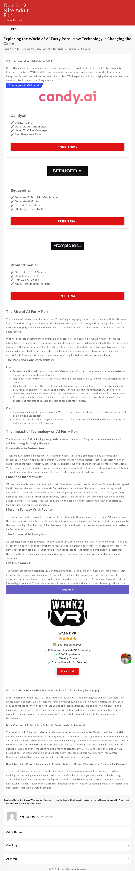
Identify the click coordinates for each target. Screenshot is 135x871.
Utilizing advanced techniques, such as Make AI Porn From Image (61, 496)
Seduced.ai (21, 190)
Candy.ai (19, 116)
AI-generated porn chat (71, 714)
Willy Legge (12, 61)
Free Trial (68, 146)
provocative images (109, 347)
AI (24, 61)
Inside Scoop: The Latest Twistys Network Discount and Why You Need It (93, 800)
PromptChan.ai (24, 265)
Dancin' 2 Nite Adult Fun (16, 10)
